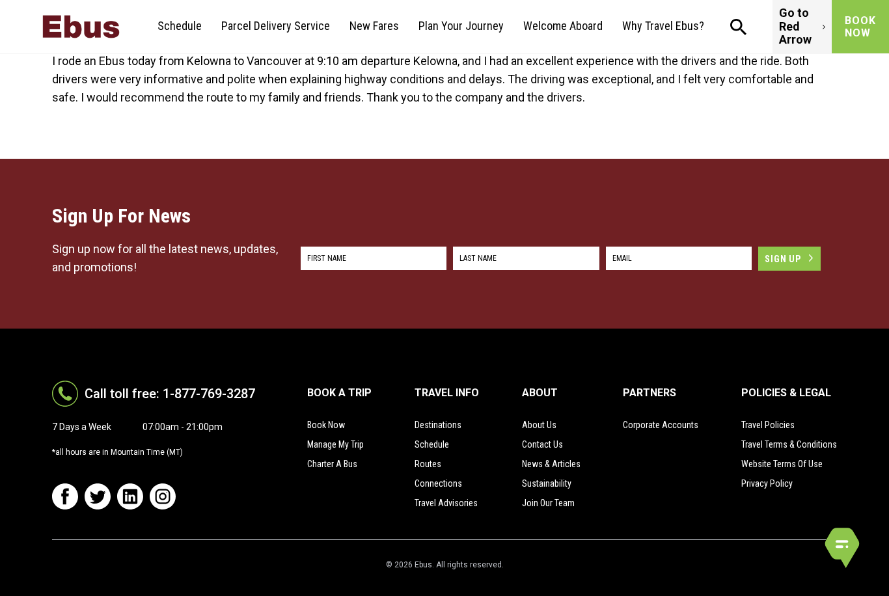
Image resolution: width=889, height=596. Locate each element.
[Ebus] (81, 27)
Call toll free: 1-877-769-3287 (170, 393)
